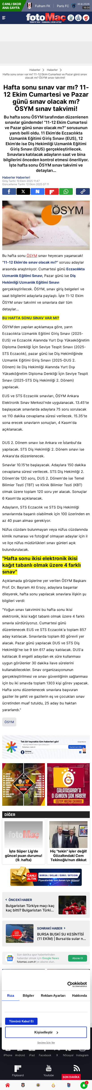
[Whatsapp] (66, 191)
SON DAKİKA (71, 1077)
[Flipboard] (52, 191)
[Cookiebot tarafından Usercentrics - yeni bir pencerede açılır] (67, 984)
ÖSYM (32, 255)
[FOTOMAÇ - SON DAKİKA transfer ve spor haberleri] (46, 18)
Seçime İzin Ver (46, 1042)
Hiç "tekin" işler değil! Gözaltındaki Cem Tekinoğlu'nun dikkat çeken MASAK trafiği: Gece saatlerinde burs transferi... (68, 862)
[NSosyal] (37, 191)
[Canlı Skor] (78, 17)
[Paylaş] (83, 191)
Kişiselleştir (43, 1032)
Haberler (34, 69)
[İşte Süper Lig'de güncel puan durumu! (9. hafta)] (23, 834)
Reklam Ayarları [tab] (53, 995)
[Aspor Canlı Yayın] (70, 17)
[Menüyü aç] (3, 18)
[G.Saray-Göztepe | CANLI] (23, 784)
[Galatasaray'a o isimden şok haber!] (68, 784)
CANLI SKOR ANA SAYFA (11, 6)
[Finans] (46, 876)
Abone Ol (77, 958)
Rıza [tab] (10, 995)
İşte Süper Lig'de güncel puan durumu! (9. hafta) (23, 855)
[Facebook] (9, 191)
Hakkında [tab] (79, 995)
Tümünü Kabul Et (21, 1021)
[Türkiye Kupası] (86, 17)
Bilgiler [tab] (28, 995)
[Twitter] (23, 191)
